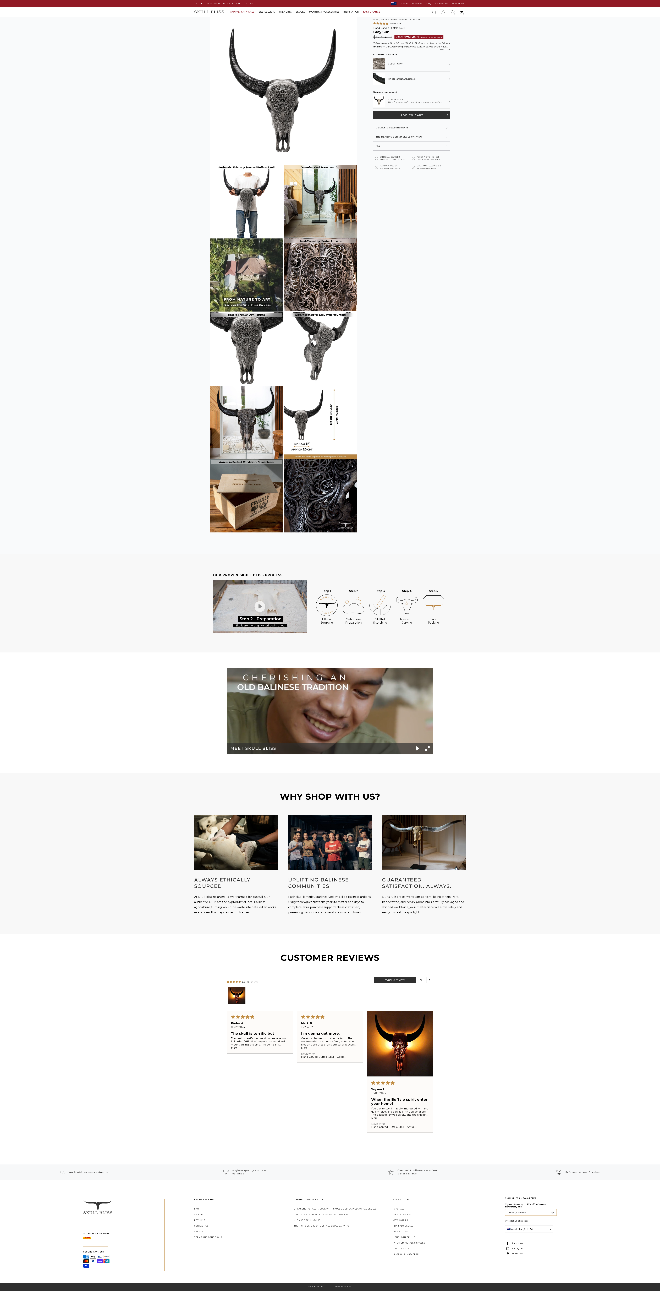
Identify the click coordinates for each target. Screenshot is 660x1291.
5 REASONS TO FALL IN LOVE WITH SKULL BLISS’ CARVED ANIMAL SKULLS (335, 1209)
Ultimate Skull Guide (307, 1220)
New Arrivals (402, 1214)
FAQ (428, 3)
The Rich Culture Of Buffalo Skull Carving (321, 1226)
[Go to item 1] (236, 995)
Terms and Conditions (208, 1237)
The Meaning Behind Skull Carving (399, 137)
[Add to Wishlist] (446, 115)
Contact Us (441, 3)
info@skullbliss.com (517, 1220)
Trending (285, 11)
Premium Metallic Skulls (409, 1243)
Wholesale (458, 3)
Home (376, 20)
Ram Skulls (400, 1231)
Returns (199, 1220)
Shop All (398, 1209)
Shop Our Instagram (406, 1254)
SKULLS (300, 11)
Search (198, 1231)
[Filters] (421, 980)
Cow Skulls (400, 1220)
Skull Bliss (346, 1287)
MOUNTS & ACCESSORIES (324, 11)
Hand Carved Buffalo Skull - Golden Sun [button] (323, 1056)
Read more (444, 49)
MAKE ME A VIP (552, 1212)
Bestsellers (266, 11)
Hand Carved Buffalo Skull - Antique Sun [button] (394, 1127)
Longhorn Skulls (404, 1237)
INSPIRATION (351, 11)
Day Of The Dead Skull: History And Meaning (322, 1214)
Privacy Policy (316, 1287)
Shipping (199, 1214)
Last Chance (401, 1248)
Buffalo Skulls (403, 1226)
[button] (381, 23)
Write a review (395, 980)
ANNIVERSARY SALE (242, 11)
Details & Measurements (392, 128)
